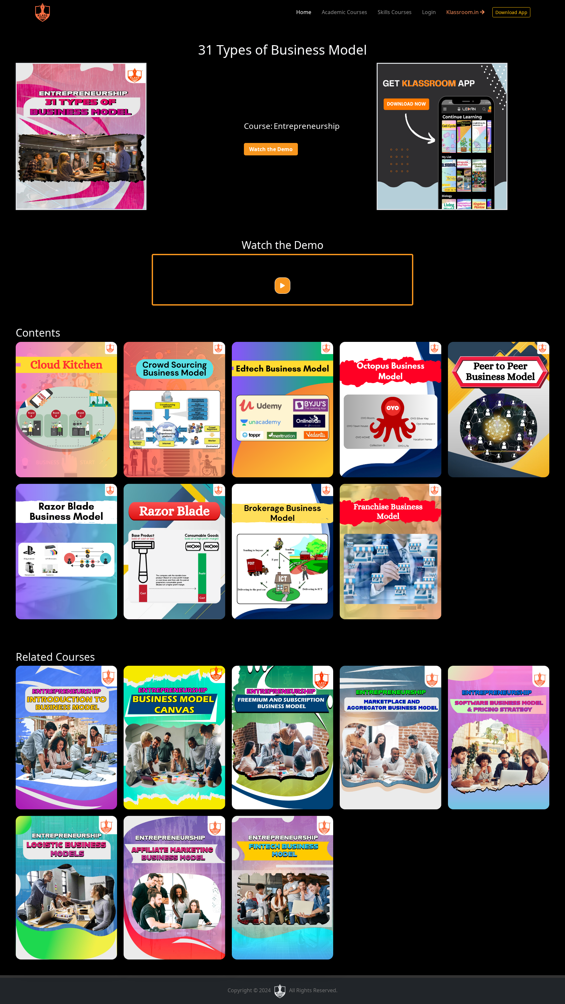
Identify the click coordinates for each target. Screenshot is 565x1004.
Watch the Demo (271, 149)
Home (303, 12)
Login (429, 12)
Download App (511, 12)
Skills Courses (395, 12)
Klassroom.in (463, 12)
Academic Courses (344, 12)
